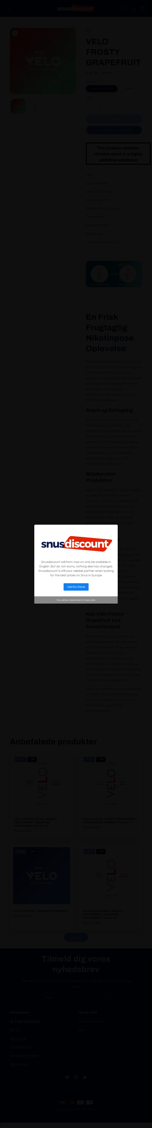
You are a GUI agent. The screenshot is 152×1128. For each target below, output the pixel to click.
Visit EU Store (76, 586)
